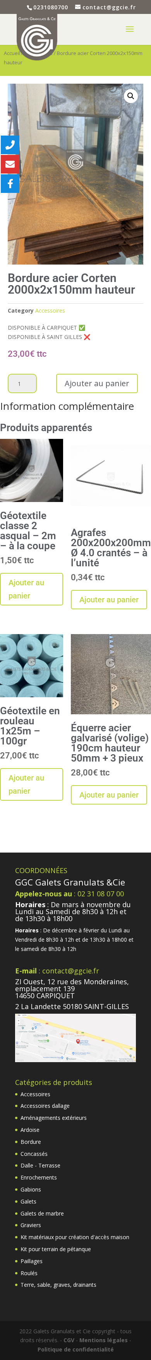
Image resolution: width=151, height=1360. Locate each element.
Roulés (29, 1273)
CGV (68, 1340)
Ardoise (30, 1129)
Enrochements (39, 1177)
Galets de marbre (42, 1213)
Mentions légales (103, 1340)
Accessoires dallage (45, 1105)
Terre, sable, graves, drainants (58, 1284)
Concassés (34, 1153)
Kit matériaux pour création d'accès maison (75, 1237)
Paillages (32, 1261)
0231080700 (50, 7)
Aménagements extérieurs (54, 1117)
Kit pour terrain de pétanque (56, 1249)
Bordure (31, 1141)
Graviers (31, 1225)
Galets (28, 1201)
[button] (131, 96)
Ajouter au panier (97, 383)
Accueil (12, 53)
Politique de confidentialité (76, 1349)
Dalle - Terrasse (40, 1165)
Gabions (31, 1189)
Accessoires (50, 310)
